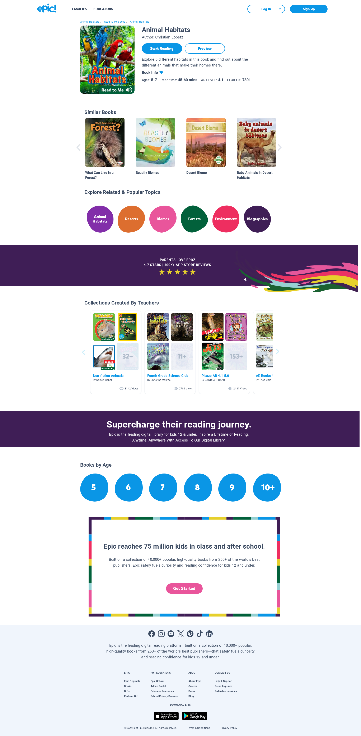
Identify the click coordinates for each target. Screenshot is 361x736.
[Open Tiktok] (199, 633)
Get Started (184, 588)
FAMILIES (79, 9)
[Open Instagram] (161, 633)
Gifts (127, 691)
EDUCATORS (103, 9)
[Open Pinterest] (190, 633)
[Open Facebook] (151, 633)
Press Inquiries (223, 686)
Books (127, 686)
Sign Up (309, 9)
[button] (115, 352)
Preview (205, 48)
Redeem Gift (131, 696)
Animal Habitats (89, 21)
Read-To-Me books (114, 21)
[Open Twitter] (180, 633)
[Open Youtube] (171, 633)
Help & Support (223, 681)
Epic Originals (132, 681)
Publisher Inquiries (226, 691)
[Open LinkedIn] (209, 633)
